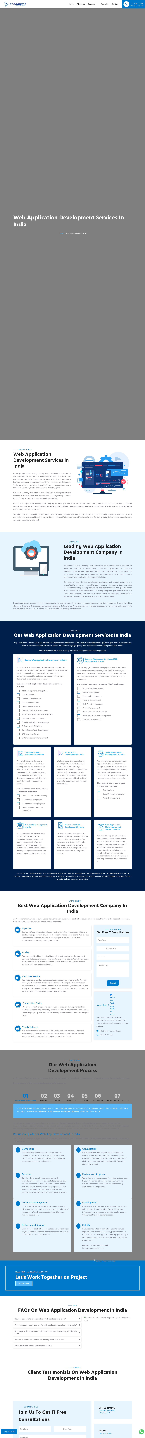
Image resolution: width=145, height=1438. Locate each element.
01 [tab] (25, 1095)
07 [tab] (117, 1095)
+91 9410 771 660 (106, 1034)
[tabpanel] (72, 1111)
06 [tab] (98, 1095)
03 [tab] (57, 1095)
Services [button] (91, 4)
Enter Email (102, 957)
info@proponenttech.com (110, 1030)
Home (71, 4)
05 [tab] (84, 1095)
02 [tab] (44, 1095)
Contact (115, 4)
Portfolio (104, 4)
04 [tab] (70, 1095)
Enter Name (102, 940)
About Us (81, 4)
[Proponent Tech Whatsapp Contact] (141, 1431)
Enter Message (103, 965)
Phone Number (111, 948)
